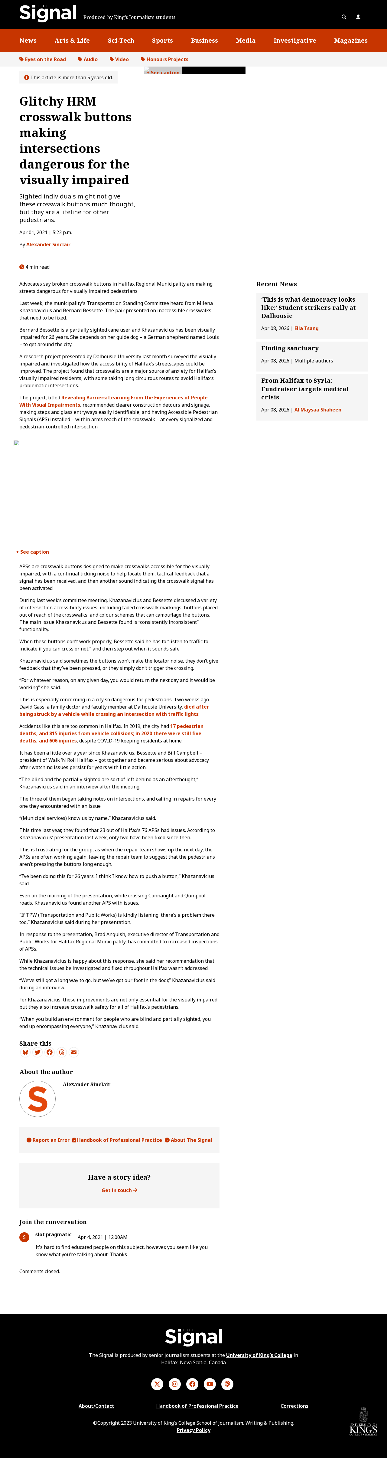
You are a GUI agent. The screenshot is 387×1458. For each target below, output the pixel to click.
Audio (91, 59)
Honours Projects (167, 59)
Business (204, 40)
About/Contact (96, 1406)
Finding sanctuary (290, 348)
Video (122, 59)
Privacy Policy (193, 1430)
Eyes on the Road (45, 59)
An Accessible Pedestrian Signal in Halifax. (163, 71)
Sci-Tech (121, 40)
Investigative (295, 40)
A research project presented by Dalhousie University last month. (33, 553)
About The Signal (191, 1140)
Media (245, 40)
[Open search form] (344, 17)
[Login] (358, 17)
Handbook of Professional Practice (119, 1140)
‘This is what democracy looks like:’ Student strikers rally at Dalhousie (308, 307)
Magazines (351, 40)
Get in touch (117, 1190)
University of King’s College (259, 1355)
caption (170, 72)
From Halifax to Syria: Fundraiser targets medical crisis (305, 389)
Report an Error (50, 1140)
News (28, 40)
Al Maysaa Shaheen (317, 409)
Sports (162, 40)
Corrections (294, 1406)
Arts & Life (72, 40)
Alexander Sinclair (48, 244)
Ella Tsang (306, 328)
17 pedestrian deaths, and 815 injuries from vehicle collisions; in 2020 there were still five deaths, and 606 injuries (111, 733)
